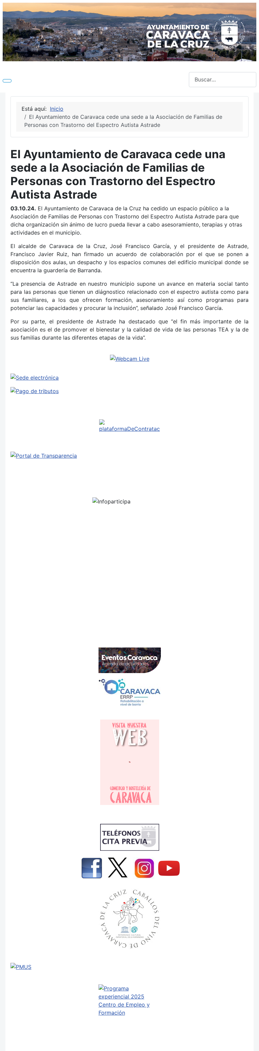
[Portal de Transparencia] (129, 456)
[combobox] (222, 79)
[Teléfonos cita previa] (129, 837)
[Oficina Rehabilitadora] (129, 692)
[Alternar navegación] (7, 80)
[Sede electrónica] (129, 378)
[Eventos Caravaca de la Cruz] (129, 660)
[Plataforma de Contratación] (129, 426)
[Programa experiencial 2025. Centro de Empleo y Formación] (129, 1014)
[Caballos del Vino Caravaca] (129, 918)
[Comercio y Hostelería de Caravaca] (129, 762)
